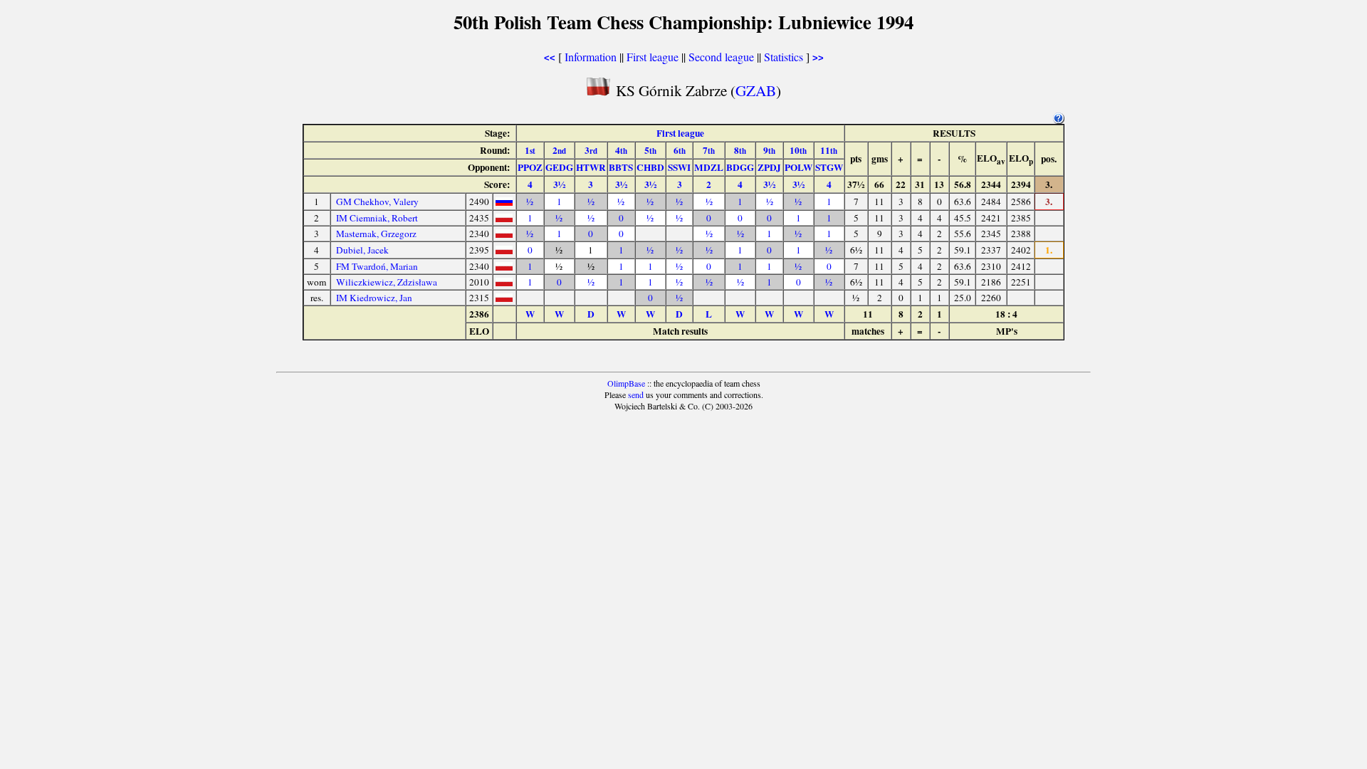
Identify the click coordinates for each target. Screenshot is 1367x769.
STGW (829, 167)
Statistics (783, 56)
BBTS (621, 167)
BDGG (740, 167)
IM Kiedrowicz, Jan (374, 297)
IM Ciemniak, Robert (377, 217)
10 (798, 150)
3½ (559, 184)
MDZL (708, 167)
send (636, 394)
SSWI (679, 167)
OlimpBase (626, 383)
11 (828, 150)
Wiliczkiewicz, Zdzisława (386, 282)
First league (653, 56)
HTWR (591, 167)
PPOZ (530, 167)
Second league (721, 56)
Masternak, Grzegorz (376, 233)
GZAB (755, 90)
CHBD (650, 167)
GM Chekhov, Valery (377, 201)
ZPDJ (769, 167)
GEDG (559, 167)
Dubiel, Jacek (362, 250)
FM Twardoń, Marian (377, 266)
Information (591, 56)
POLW (798, 167)
